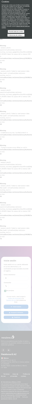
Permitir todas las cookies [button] (16, 31)
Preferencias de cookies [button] (15, 35)
